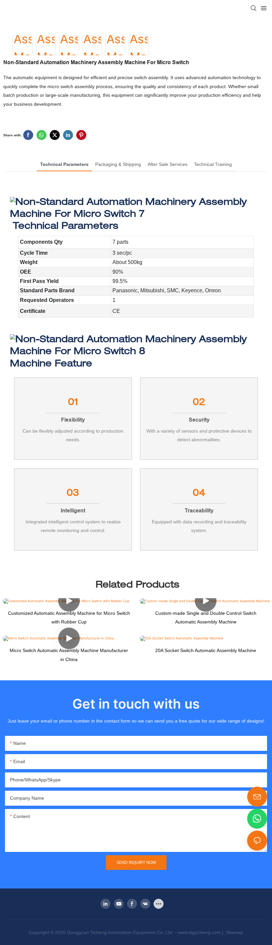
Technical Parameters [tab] (64, 164)
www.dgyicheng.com (199, 932)
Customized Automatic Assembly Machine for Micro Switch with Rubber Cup (69, 617)
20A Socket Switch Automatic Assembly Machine (205, 650)
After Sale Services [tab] (167, 164)
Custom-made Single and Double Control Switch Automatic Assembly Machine (205, 617)
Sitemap (234, 932)
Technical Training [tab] (213, 164)
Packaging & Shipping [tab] (118, 164)
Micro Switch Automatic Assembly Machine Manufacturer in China (69, 655)
